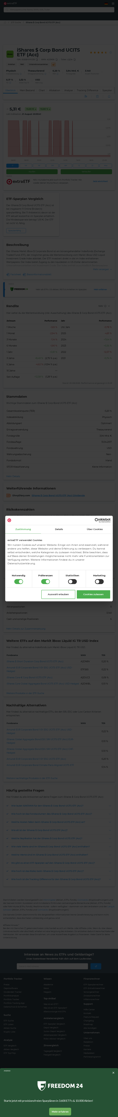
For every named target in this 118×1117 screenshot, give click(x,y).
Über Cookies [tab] (95, 529)
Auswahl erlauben (58, 594)
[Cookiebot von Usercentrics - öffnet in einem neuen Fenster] (97, 520)
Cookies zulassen (93, 594)
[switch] (45, 581)
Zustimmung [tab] (23, 529)
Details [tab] (59, 529)
